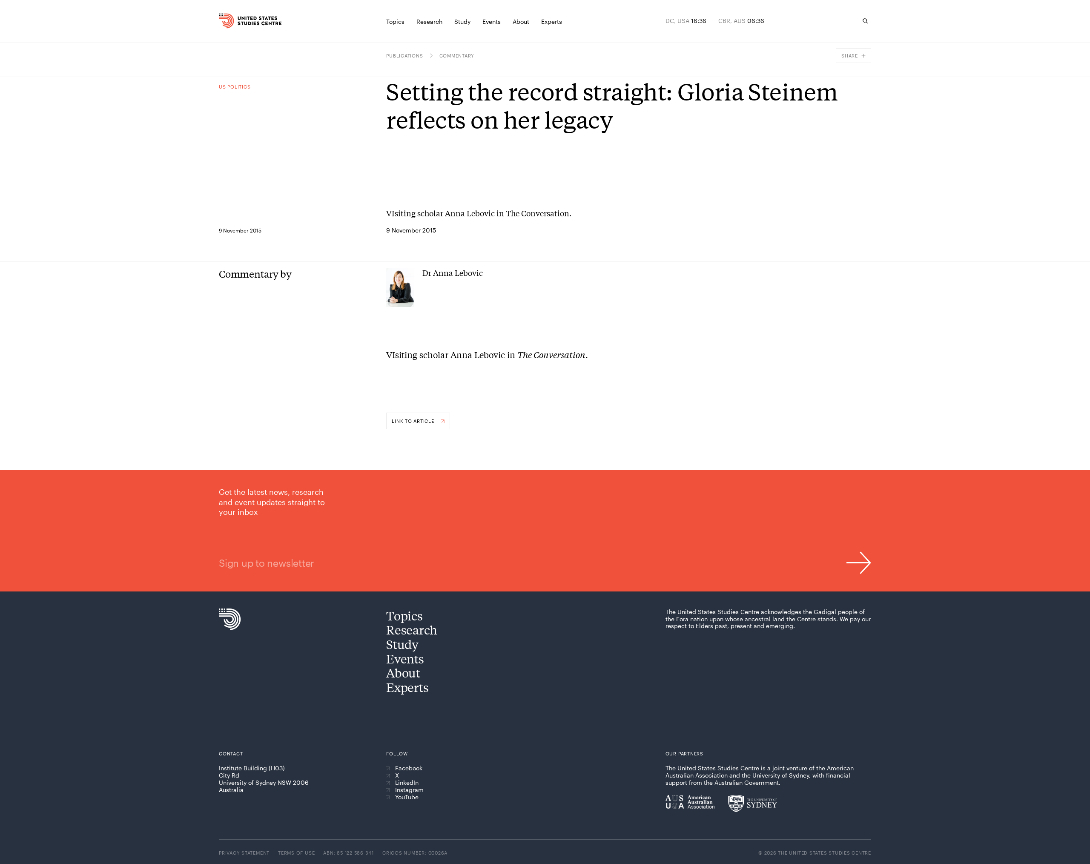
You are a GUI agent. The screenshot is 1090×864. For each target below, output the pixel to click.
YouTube (407, 797)
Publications (404, 55)
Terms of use (296, 852)
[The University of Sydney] (752, 803)
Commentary (457, 55)
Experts (407, 687)
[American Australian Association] (689, 802)
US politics (234, 86)
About (403, 672)
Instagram (409, 789)
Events (405, 658)
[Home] (238, 20)
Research (411, 629)
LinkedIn (407, 782)
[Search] (865, 21)
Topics (404, 615)
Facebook (408, 768)
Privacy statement (244, 852)
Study (402, 644)
